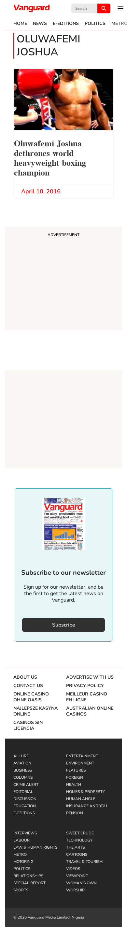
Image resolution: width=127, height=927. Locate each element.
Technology (79, 840)
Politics (95, 24)
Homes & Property (85, 791)
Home (20, 24)
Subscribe (63, 624)
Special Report (29, 883)
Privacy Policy (85, 686)
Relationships (28, 875)
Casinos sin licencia (28, 725)
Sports (20, 890)
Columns (23, 777)
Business (22, 770)
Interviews (25, 833)
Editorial (23, 791)
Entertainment (82, 756)
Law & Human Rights (35, 847)
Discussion (24, 798)
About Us (25, 677)
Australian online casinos (89, 711)
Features (76, 770)
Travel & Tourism (84, 861)
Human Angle (80, 798)
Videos (73, 868)
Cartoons (76, 854)
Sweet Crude (80, 833)
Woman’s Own (81, 883)
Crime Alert (25, 784)
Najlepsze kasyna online (35, 711)
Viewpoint (77, 875)
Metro (20, 854)
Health (73, 784)
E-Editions (66, 24)
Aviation (22, 763)
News (40, 24)
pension (74, 813)
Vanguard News (31, 8)
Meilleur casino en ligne (86, 697)
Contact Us (28, 686)
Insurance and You (86, 805)
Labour (21, 840)
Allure (21, 756)
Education (24, 805)
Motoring (23, 861)
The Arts (75, 847)
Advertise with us (90, 677)
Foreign (74, 777)
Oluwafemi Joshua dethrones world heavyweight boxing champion (50, 157)
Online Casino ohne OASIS (31, 697)
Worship (75, 890)
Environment (80, 763)
